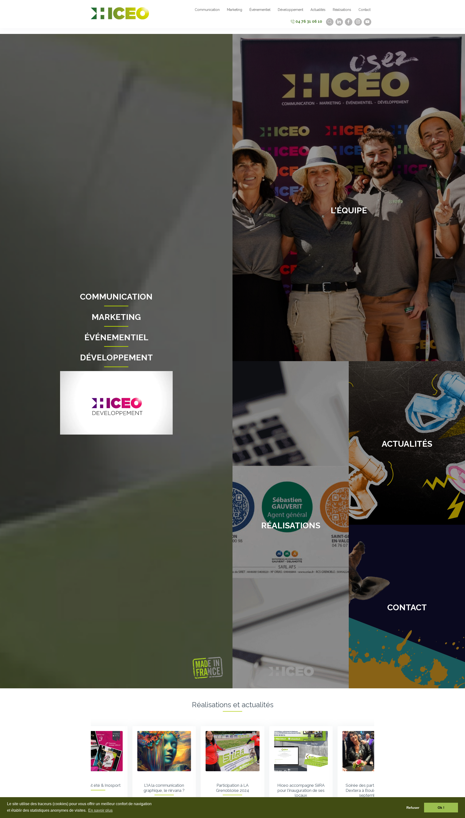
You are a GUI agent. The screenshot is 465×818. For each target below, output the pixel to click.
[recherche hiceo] (329, 22)
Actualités (407, 444)
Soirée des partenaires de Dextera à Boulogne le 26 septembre (301, 790)
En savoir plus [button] (100, 810)
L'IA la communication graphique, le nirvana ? (95, 788)
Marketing (116, 317)
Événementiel (116, 337)
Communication (116, 297)
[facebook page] (348, 22)
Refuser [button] (412, 808)
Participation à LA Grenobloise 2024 (164, 788)
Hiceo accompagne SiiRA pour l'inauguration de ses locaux (232, 790)
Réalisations (290, 525)
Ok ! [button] (441, 808)
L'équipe (349, 210)
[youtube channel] (367, 22)
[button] (364, 769)
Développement (116, 357)
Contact (407, 607)
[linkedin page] (339, 22)
